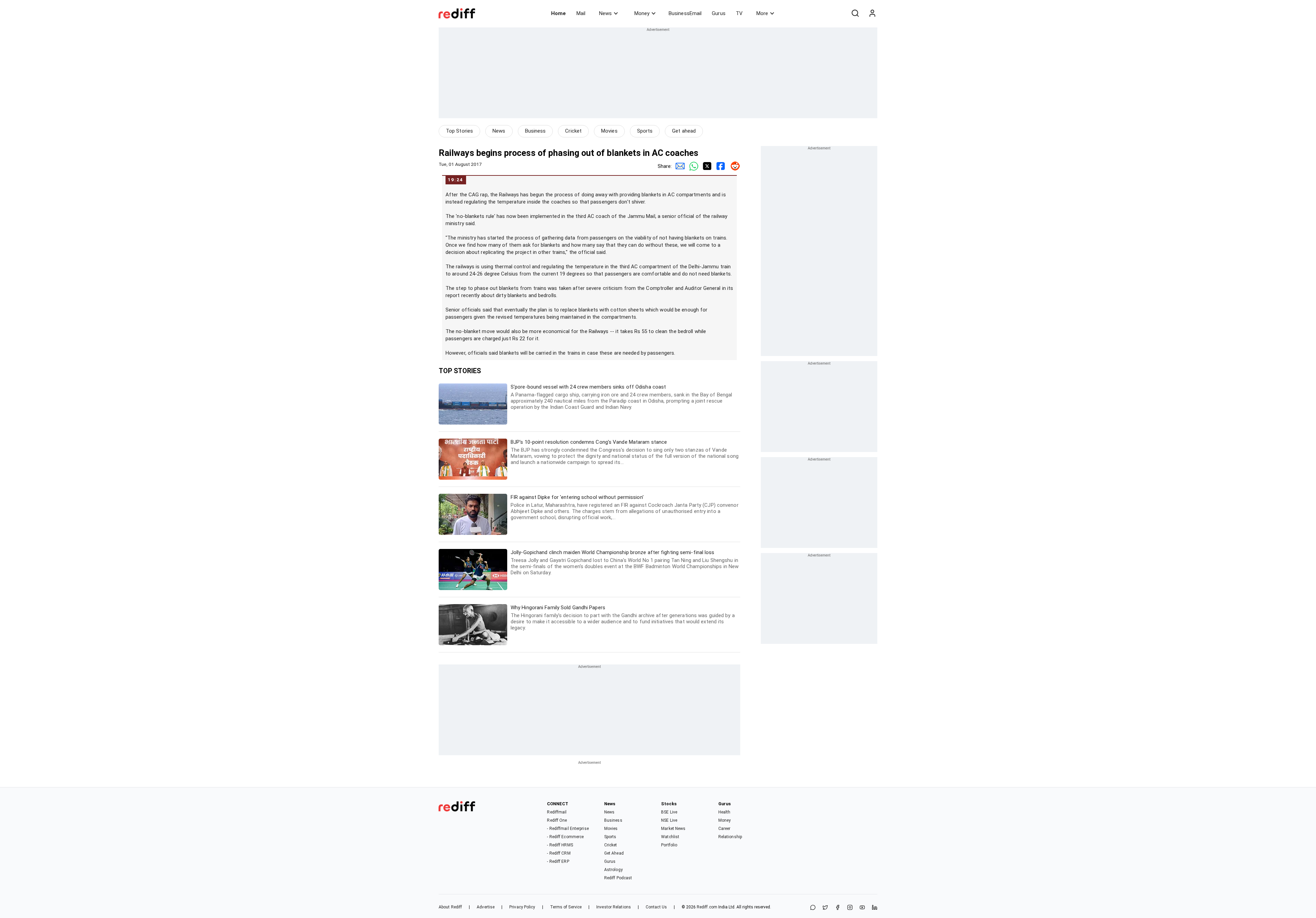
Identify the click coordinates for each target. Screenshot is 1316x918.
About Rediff (450, 907)
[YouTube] (862, 908)
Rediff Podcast (618, 878)
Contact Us (656, 907)
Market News (673, 828)
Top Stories (459, 131)
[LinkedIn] (874, 908)
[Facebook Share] (720, 166)
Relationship (730, 836)
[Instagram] (850, 908)
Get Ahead (614, 853)
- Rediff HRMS (560, 845)
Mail (580, 13)
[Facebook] (837, 908)
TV (739, 13)
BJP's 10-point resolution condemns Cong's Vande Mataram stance (625, 452)
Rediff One (557, 820)
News (605, 13)
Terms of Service (566, 907)
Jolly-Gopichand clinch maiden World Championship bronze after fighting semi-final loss (625, 562)
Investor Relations (613, 907)
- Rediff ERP (558, 861)
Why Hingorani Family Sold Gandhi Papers (623, 617)
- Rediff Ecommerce (565, 836)
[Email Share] (678, 166)
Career (724, 828)
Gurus (719, 13)
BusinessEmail (685, 13)
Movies (609, 131)
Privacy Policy (522, 907)
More (762, 13)
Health (724, 812)
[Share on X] (825, 908)
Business (535, 131)
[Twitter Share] (706, 166)
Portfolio (669, 845)
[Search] (855, 13)
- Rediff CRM (558, 853)
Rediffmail (556, 812)
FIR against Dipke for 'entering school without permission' (625, 507)
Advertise (486, 907)
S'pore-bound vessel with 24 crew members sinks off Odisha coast (621, 397)
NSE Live (669, 820)
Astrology (613, 869)
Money (641, 13)
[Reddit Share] (733, 166)
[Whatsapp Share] (692, 166)
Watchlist (670, 836)
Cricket (573, 131)
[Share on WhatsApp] (813, 908)
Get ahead (684, 131)
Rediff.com (707, 907)
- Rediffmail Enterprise (567, 828)
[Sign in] (872, 13)
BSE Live (669, 812)
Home (558, 13)
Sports (645, 131)
